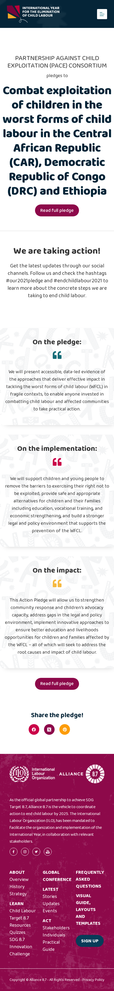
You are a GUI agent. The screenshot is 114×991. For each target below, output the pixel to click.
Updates (51, 904)
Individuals (54, 935)
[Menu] (102, 14)
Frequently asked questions (90, 879)
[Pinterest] (64, 729)
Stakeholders (56, 928)
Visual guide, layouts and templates (88, 909)
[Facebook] (34, 729)
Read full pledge (57, 210)
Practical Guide (51, 946)
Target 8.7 (19, 918)
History (17, 887)
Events (50, 911)
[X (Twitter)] (49, 729)
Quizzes (17, 932)
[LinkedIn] (80, 729)
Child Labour (23, 911)
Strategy (18, 894)
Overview (19, 879)
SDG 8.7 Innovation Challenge (21, 947)
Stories (50, 896)
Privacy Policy (93, 980)
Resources (20, 925)
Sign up (89, 941)
